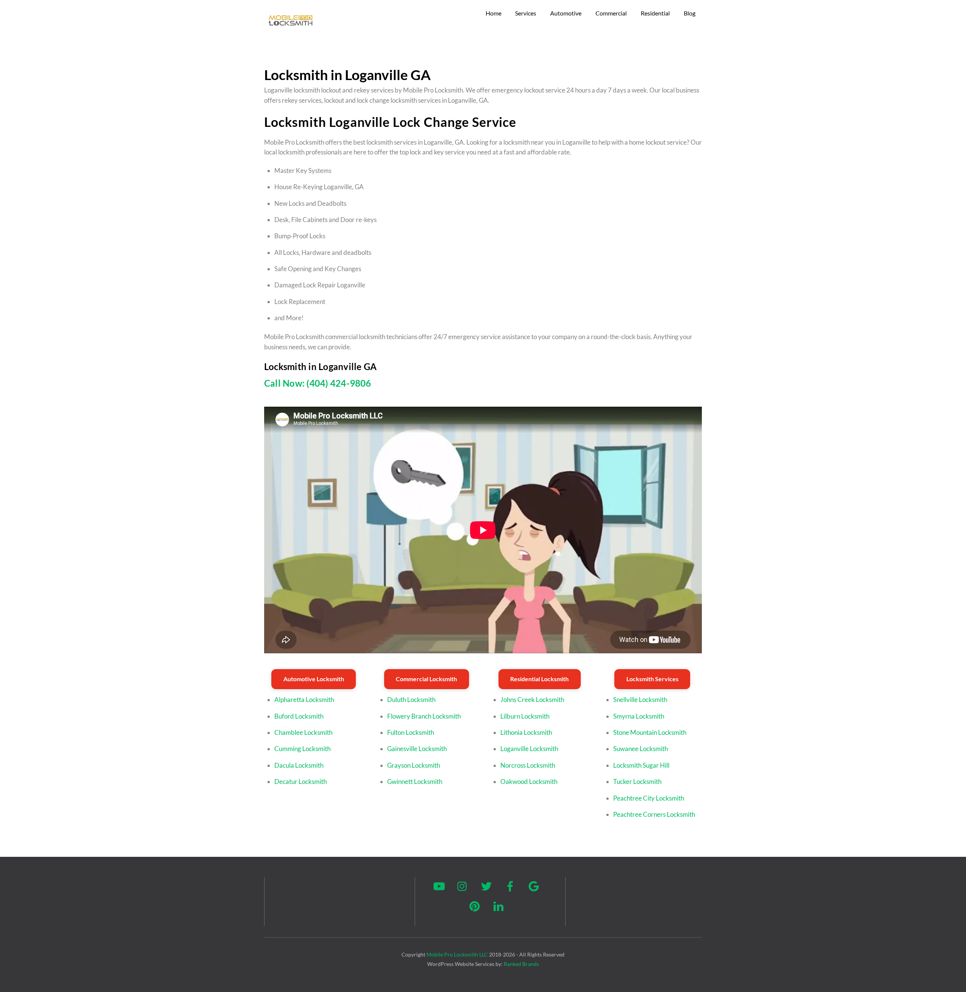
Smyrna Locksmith (638, 716)
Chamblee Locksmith (303, 732)
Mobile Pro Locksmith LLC (457, 954)
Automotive (565, 13)
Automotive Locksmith (313, 678)
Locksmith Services (652, 678)
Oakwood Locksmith (528, 781)
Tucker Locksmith (637, 781)
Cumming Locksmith (302, 749)
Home (493, 13)
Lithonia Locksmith (526, 732)
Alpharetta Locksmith (304, 700)
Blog (689, 13)
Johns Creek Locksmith (532, 700)
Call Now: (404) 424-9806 (317, 383)
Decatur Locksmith (300, 781)
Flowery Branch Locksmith (424, 716)
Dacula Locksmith (298, 765)
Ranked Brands (521, 964)
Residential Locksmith (539, 678)
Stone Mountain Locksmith (649, 732)
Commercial (611, 13)
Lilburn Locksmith (524, 716)
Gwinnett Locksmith (414, 781)
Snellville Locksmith (640, 700)
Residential (655, 13)
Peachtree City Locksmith (648, 798)
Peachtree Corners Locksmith (654, 814)
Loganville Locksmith (529, 749)
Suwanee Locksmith (640, 749)
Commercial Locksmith (426, 678)
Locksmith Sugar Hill (641, 765)
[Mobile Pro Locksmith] (290, 28)
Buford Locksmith (298, 716)
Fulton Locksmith (410, 732)
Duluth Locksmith (411, 700)
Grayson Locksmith (413, 765)
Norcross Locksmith (527, 765)
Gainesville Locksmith (417, 749)
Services (525, 13)
